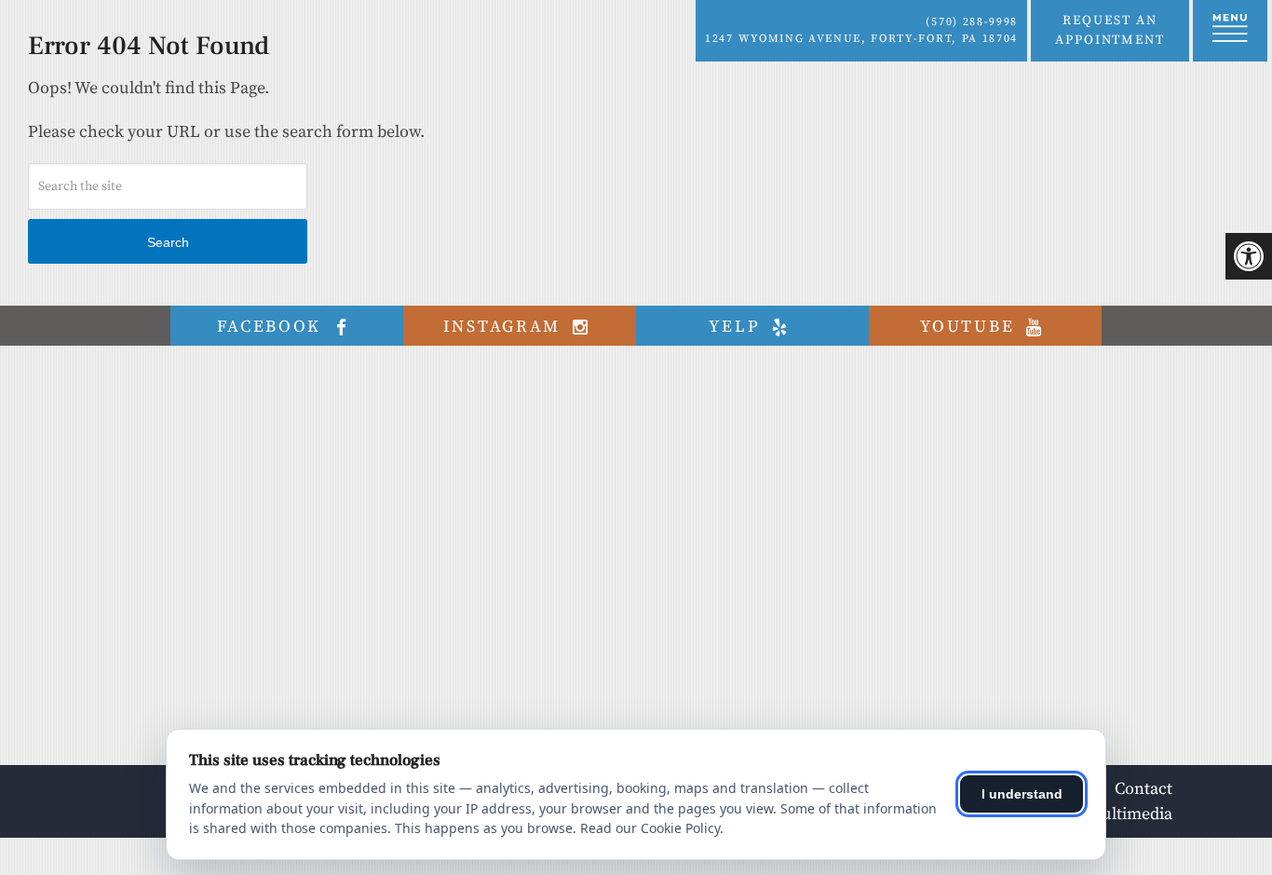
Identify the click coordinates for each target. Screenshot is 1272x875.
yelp (737, 326)
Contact (1143, 789)
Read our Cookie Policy (650, 828)
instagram (505, 326)
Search (168, 242)
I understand (1021, 793)
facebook (272, 326)
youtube (970, 326)
